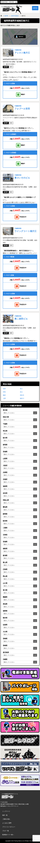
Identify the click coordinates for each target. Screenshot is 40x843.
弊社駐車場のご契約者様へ (8, 2)
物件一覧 (4, 815)
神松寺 (22, 395)
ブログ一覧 (5, 831)
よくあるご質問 (6, 823)
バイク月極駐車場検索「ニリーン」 (10, 795)
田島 (4, 392)
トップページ (6, 811)
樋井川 (22, 398)
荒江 (21, 388)
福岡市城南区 (15, 16)
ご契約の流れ (6, 819)
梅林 (4, 395)
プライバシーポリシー (8, 827)
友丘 (21, 392)
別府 (4, 388)
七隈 (4, 398)
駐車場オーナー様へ (8, 834)
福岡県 (6, 16)
